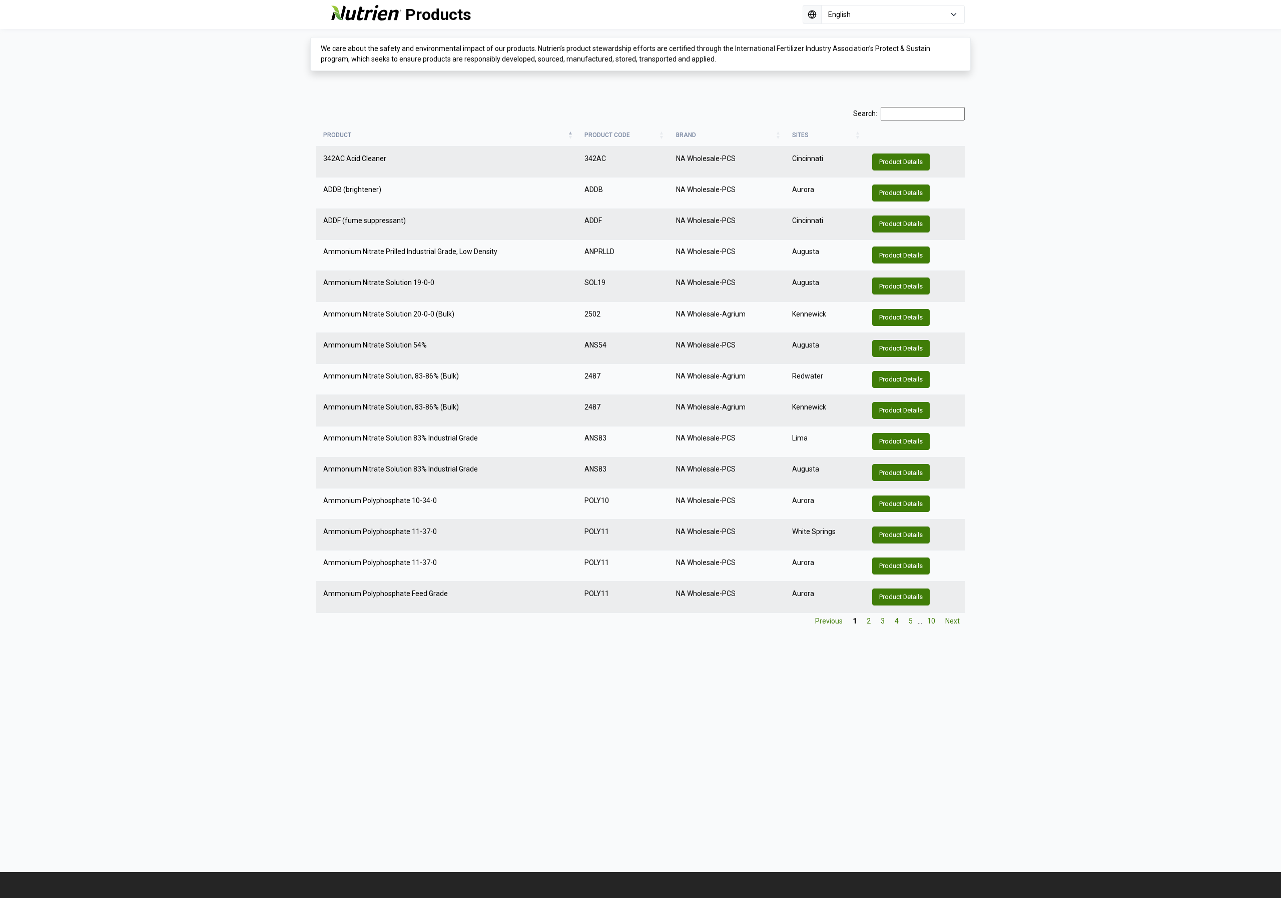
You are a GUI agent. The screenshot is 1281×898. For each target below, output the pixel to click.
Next (952, 621)
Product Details (901, 162)
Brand (686, 135)
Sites (800, 135)
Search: (865, 114)
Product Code (607, 135)
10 (931, 621)
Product (337, 135)
